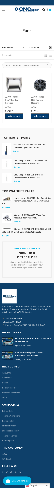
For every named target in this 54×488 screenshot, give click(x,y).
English (33, 485)
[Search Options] (49, 65)
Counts (28, 345)
